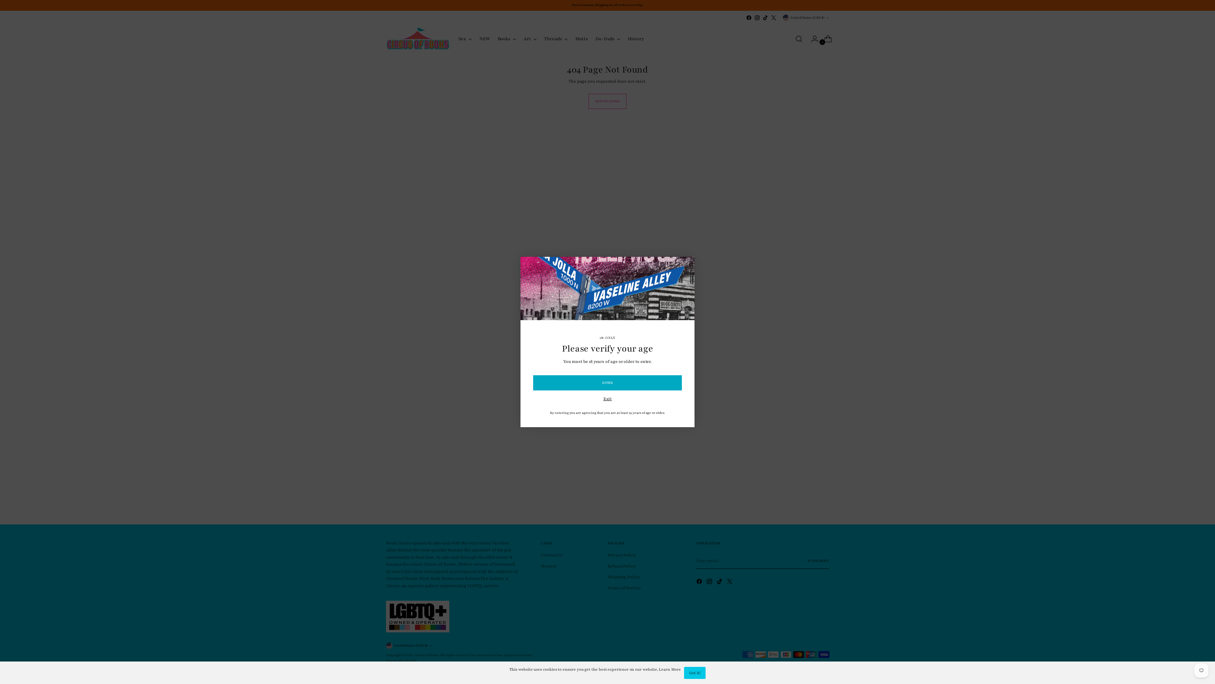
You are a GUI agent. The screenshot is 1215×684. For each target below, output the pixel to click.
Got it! (695, 672)
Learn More (670, 669)
